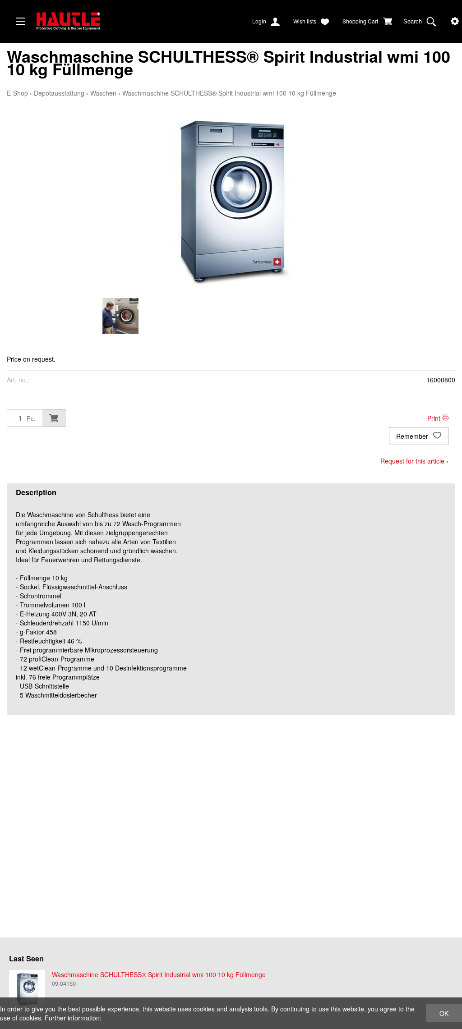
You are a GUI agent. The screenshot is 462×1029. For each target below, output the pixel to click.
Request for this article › (414, 460)
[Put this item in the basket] (53, 418)
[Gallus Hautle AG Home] (103, 24)
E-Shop (17, 92)
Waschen (103, 92)
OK (443, 1013)
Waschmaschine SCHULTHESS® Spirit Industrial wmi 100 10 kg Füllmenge (229, 92)
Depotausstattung (59, 92)
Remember (413, 436)
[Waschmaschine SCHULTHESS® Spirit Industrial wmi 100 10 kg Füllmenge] (27, 988)
